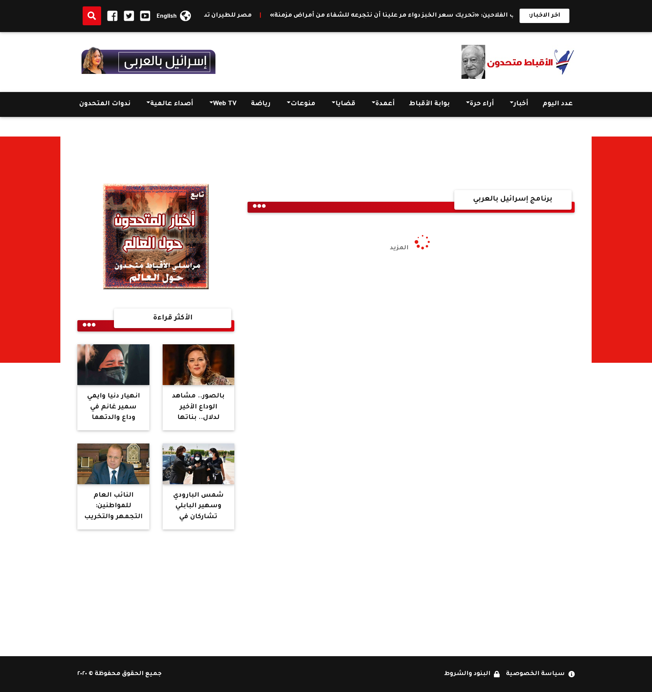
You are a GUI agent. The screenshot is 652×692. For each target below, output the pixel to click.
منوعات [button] (303, 104)
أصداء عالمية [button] (171, 104)
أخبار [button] (521, 104)
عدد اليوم (558, 104)
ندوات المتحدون (105, 104)
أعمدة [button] (385, 104)
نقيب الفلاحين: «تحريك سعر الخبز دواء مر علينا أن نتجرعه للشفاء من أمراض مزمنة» (421, 15)
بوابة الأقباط (429, 104)
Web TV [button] (225, 104)
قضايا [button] (345, 104)
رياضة (261, 104)
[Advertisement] (622, 250)
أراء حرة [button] (482, 104)
